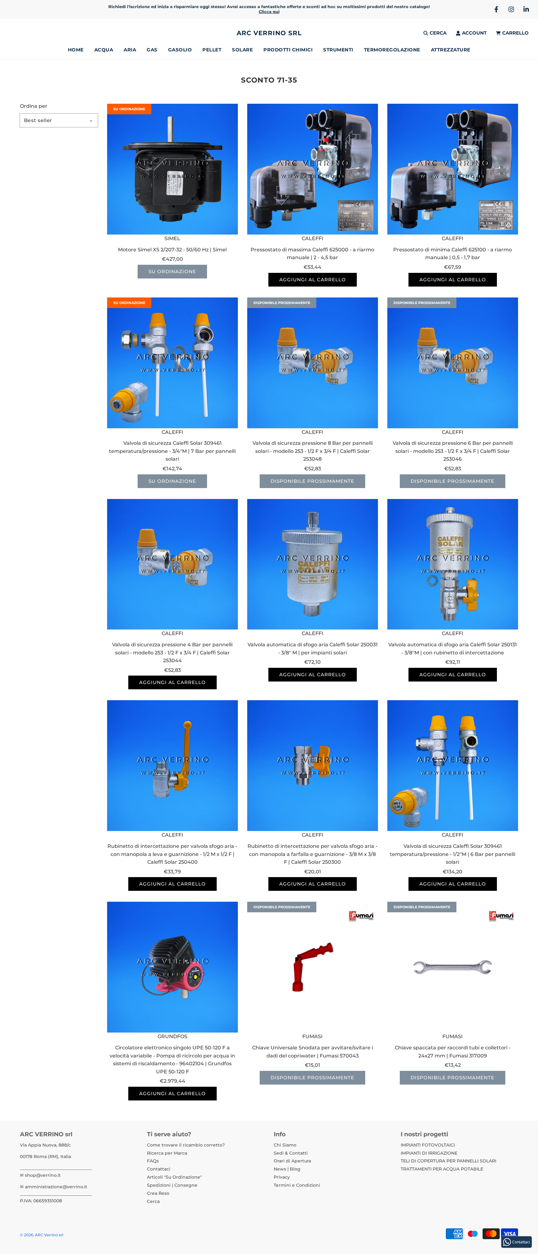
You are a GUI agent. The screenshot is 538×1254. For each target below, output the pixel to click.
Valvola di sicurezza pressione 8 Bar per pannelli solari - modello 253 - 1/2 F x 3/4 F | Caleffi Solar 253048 (312, 451)
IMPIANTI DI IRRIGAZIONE (429, 1153)
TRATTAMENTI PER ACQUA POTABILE (442, 1169)
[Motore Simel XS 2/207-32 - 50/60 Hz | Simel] (172, 169)
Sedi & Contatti (291, 1153)
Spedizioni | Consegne (172, 1185)
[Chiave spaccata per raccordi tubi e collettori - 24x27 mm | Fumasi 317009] (452, 967)
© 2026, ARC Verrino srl (41, 1235)
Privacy (282, 1177)
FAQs (153, 1161)
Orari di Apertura (292, 1161)
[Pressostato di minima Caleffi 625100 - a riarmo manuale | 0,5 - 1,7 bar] (452, 169)
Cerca (153, 1201)
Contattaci (158, 1169)
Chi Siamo (285, 1145)
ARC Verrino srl (269, 33)
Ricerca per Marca (167, 1153)
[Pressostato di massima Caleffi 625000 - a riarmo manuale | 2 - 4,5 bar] (312, 169)
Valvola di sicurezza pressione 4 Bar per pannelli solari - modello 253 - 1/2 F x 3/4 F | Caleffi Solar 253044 (172, 652)
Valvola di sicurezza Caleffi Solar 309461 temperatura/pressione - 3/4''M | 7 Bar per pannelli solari (172, 451)
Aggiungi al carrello (312, 280)
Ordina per (33, 106)
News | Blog (287, 1169)
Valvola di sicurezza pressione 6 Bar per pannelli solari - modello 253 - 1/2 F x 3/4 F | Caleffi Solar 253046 (453, 451)
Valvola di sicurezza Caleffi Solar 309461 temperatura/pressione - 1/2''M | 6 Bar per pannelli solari (452, 854)
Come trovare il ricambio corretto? (186, 1145)
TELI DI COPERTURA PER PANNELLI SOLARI (448, 1161)
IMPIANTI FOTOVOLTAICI (428, 1145)
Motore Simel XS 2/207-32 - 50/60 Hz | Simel (172, 250)
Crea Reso (158, 1193)
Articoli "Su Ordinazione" (174, 1177)
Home (76, 50)
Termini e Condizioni (297, 1185)
